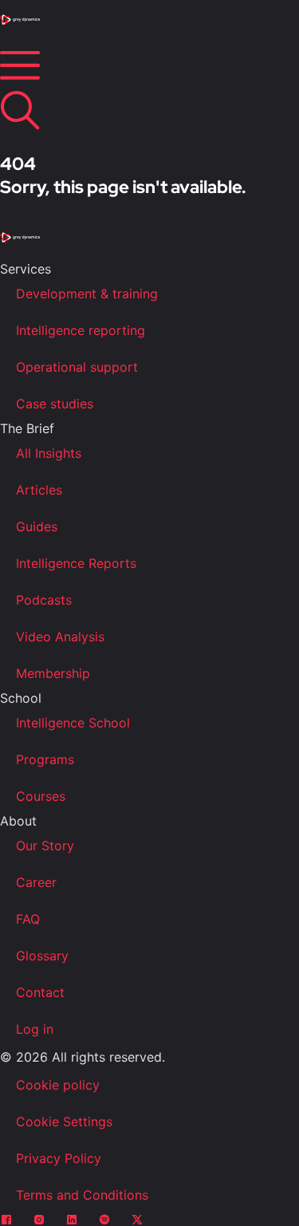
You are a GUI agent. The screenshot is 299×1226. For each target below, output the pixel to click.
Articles (39, 490)
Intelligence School (73, 723)
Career (36, 882)
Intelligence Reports (76, 563)
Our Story (45, 845)
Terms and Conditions (82, 1195)
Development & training (87, 294)
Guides (36, 526)
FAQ (28, 919)
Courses (40, 796)
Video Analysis (60, 637)
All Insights (48, 453)
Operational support (77, 367)
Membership (53, 673)
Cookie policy (58, 1085)
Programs (45, 759)
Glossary (42, 956)
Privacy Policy (58, 1158)
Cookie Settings (64, 1121)
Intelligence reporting (80, 330)
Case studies (54, 404)
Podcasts (44, 600)
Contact (40, 992)
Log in (34, 1029)
